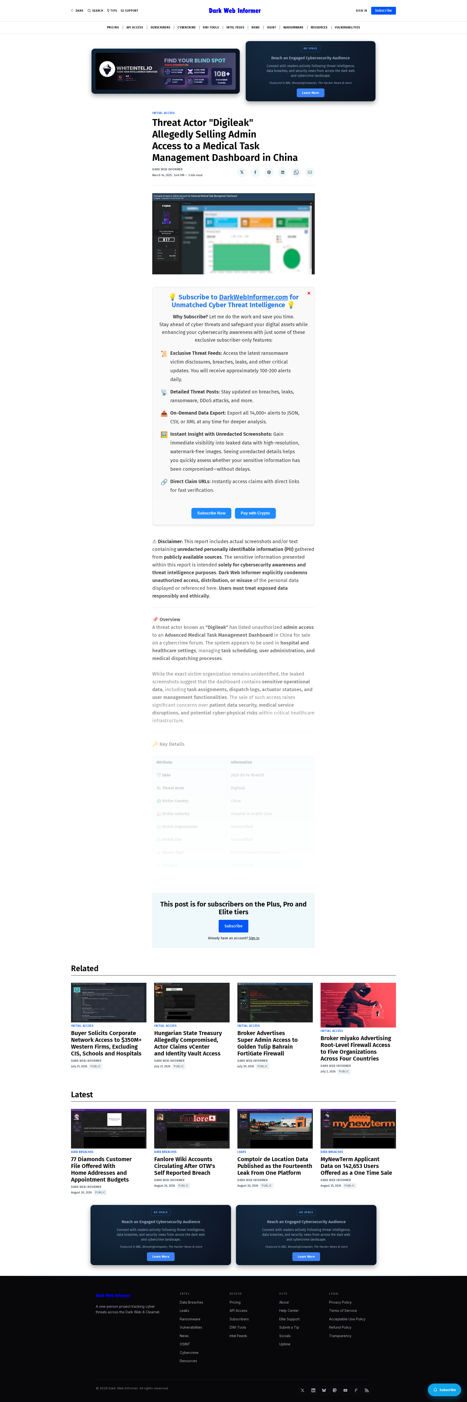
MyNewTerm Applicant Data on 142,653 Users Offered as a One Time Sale (356, 1166)
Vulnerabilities (347, 27)
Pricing (113, 27)
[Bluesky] (324, 1390)
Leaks (241, 1152)
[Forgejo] (356, 1390)
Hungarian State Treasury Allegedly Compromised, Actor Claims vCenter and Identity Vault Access (188, 1043)
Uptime (284, 1344)
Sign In (361, 10)
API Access (134, 27)
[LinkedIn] (313, 1390)
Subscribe (383, 11)
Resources (319, 27)
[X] (302, 1390)
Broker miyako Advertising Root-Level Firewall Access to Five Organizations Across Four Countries (356, 1048)
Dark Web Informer (167, 169)
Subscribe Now (211, 513)
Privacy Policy (340, 1302)
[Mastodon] (334, 1390)
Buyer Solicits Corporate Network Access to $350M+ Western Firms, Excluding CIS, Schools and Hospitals (106, 1043)
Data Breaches (82, 1152)
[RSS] (366, 1390)
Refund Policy (340, 1327)
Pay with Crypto (255, 513)
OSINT (271, 27)
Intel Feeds (235, 27)
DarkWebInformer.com (253, 297)
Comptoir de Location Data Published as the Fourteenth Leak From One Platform (274, 1166)
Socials (285, 1336)
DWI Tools (211, 27)
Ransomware (293, 27)
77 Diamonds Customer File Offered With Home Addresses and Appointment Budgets (101, 1169)
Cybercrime (187, 27)
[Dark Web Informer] (131, 1295)
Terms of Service (343, 1310)
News (255, 27)
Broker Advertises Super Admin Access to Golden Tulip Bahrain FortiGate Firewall (267, 1043)
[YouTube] (345, 1390)
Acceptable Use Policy (347, 1319)
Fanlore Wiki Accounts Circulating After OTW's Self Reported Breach (184, 1166)
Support (131, 10)
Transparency (340, 1336)
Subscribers (161, 27)
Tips (113, 10)
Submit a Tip (289, 1327)
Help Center (289, 1310)
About (284, 1302)
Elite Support (289, 1319)
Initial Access (163, 113)
